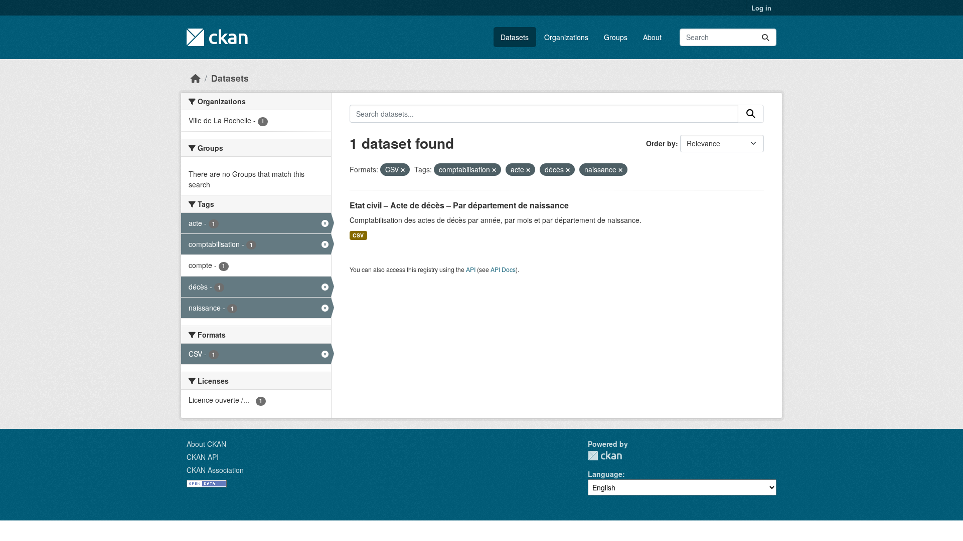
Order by (661, 143)
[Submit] (765, 37)
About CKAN (206, 444)
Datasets (515, 37)
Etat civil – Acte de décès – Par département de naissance (459, 205)
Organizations (566, 37)
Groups (615, 37)
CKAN (605, 455)
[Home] (196, 78)
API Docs (503, 269)
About (652, 37)
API (470, 269)
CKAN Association (215, 470)
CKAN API (203, 457)
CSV (358, 235)
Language (605, 474)
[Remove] (403, 170)
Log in (761, 8)
